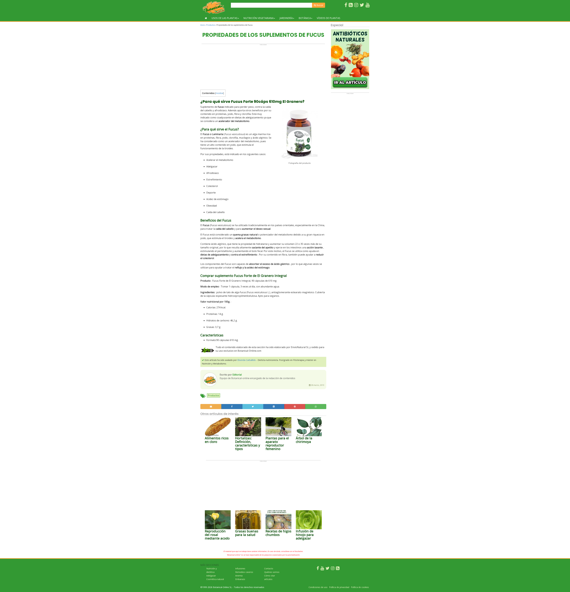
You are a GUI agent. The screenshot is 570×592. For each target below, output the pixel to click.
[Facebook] (318, 569)
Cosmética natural (215, 579)
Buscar (319, 5)
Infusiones (240, 568)
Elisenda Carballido (246, 360)
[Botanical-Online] (214, 7)
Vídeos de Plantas (328, 18)
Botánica (305, 18)
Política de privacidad (339, 587)
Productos (210, 25)
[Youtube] (322, 569)
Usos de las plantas (225, 18)
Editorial (237, 374)
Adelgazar (211, 575)
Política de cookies (360, 587)
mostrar (219, 93)
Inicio (202, 25)
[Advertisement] (263, 66)
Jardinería (286, 18)
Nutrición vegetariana (258, 18)
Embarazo (240, 579)
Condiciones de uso (318, 587)
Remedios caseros (244, 572)
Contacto (268, 568)
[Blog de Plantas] (337, 569)
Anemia (239, 575)
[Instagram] (332, 569)
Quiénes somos (271, 572)
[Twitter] (327, 569)
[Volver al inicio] (206, 18)
